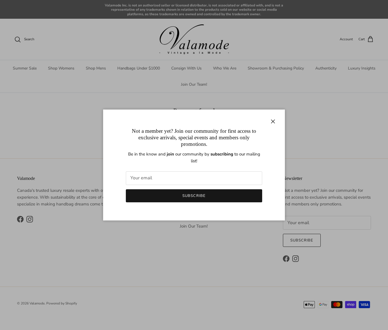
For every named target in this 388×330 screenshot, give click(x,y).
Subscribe (193, 195)
